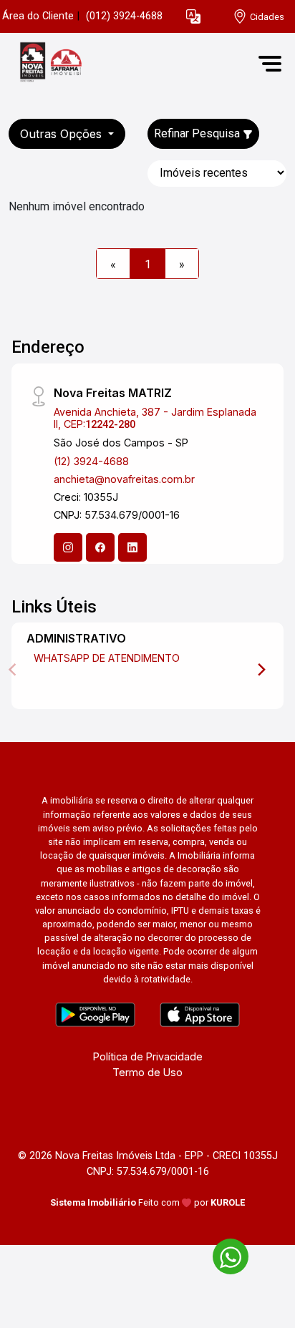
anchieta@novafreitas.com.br (124, 479)
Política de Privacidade (148, 1056)
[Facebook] (100, 547)
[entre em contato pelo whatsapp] (223, 1254)
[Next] (260, 669)
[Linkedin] (132, 547)
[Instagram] (68, 547)
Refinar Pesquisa (198, 133)
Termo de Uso (147, 1072)
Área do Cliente (38, 16)
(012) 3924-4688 (124, 16)
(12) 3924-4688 (91, 461)
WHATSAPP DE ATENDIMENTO (107, 658)
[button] (193, 16)
